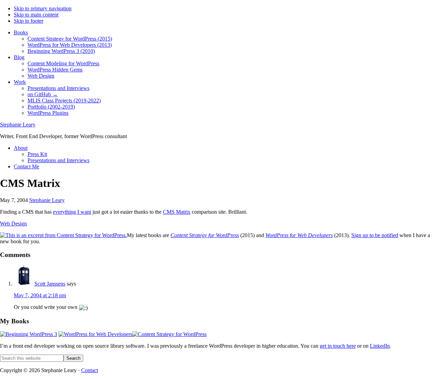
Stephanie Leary (17, 124)
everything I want (72, 212)
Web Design (13, 223)
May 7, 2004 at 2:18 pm (40, 295)
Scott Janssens (49, 284)
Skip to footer (28, 21)
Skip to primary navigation (43, 8)
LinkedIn (380, 346)
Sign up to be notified (374, 235)
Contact (89, 370)
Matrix (176, 212)
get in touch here (338, 346)
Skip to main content (36, 15)
